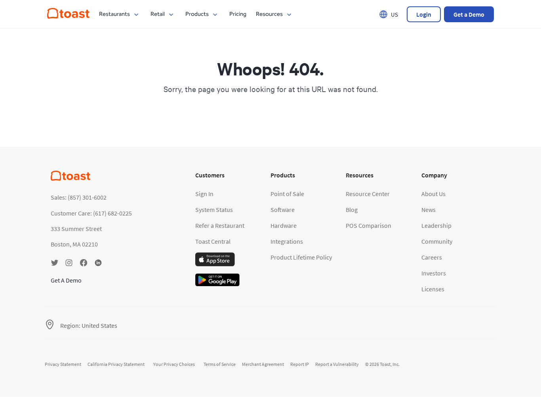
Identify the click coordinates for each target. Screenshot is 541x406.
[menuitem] (68, 16)
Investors (433, 273)
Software (282, 210)
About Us (433, 194)
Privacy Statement (63, 364)
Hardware (283, 225)
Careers (431, 257)
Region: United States (88, 325)
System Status (214, 210)
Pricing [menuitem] (237, 14)
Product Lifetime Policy (301, 257)
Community (436, 241)
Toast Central (212, 241)
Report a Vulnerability (337, 364)
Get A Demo (66, 280)
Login (423, 14)
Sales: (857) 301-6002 (79, 197)
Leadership (436, 225)
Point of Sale (287, 194)
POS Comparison (368, 225)
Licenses (432, 289)
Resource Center (368, 194)
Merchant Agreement (263, 364)
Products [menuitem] (197, 14)
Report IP (299, 364)
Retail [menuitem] (157, 14)
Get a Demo (468, 14)
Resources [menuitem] (269, 14)
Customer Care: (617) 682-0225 (91, 213)
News (428, 210)
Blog (352, 210)
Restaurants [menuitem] (114, 14)
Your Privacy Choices (174, 364)
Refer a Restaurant (219, 225)
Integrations (286, 241)
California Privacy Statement (116, 364)
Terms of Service (220, 364)
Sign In (204, 194)
